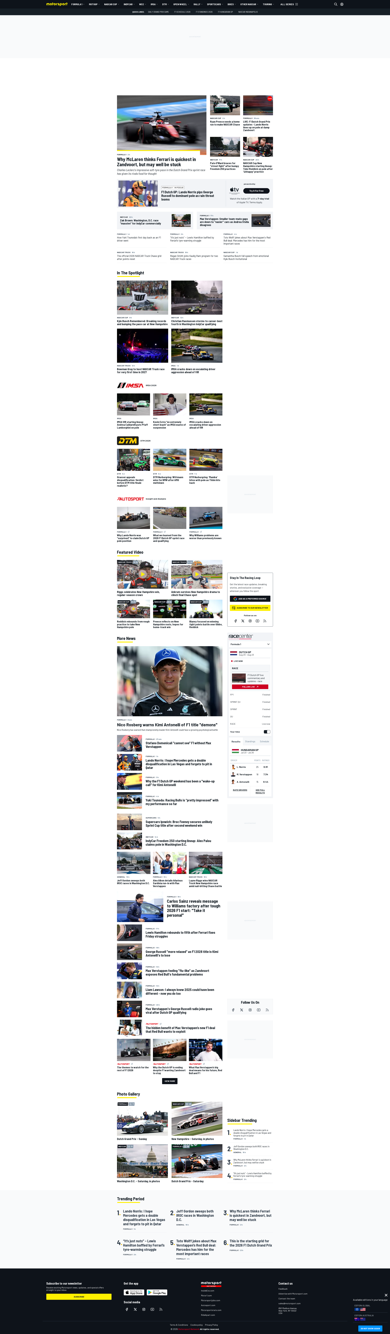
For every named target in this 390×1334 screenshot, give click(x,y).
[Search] (336, 4)
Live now (266, 724)
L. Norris (241, 767)
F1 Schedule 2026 (182, 11)
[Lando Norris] (233, 766)
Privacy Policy (211, 1325)
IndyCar (128, 4)
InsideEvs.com (207, 1290)
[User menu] (342, 4)
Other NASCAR (248, 4)
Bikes (231, 4)
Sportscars (214, 4)
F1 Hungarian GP (225, 11)
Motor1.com (206, 1295)
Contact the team (286, 1298)
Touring (267, 4)
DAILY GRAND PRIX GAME (158, 11)
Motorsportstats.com (211, 1310)
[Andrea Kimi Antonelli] (233, 781)
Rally (197, 4)
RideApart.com (208, 1315)
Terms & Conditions (179, 1325)
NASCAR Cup (110, 4)
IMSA (153, 4)
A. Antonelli (243, 781)
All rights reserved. (209, 1329)
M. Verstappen (244, 774)
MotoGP (93, 4)
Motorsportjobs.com (210, 1300)
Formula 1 (76, 4)
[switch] (266, 731)
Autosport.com (208, 1305)
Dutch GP (245, 652)
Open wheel (180, 4)
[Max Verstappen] (233, 774)
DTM (164, 4)
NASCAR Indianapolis (248, 11)
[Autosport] (130, 498)
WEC (141, 4)
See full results (260, 791)
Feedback (282, 1288)
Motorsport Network (188, 1329)
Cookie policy (196, 1325)
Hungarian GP (250, 749)
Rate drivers (240, 790)
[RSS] (264, 620)
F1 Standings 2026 (204, 11)
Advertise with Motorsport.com (292, 1293)
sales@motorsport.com (289, 1303)
